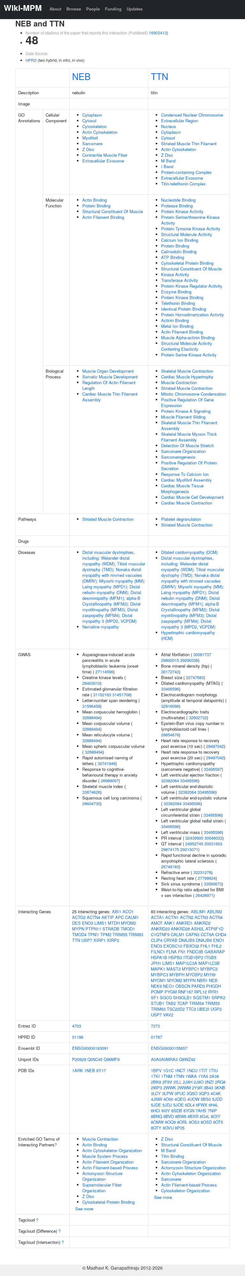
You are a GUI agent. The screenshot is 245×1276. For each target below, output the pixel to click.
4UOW (193, 1099)
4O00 (168, 1099)
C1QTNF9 (160, 934)
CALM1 (132, 917)
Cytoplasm (92, 115)
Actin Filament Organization (108, 1162)
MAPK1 (158, 969)
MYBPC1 (190, 969)
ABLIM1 (198, 911)
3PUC (179, 1093)
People (93, 9)
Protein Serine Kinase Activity (189, 355)
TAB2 (171, 1003)
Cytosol (89, 121)
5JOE (178, 1105)
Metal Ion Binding (177, 326)
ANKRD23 (160, 929)
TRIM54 (196, 1003)
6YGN (188, 1111)
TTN (159, 76)
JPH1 (156, 963)
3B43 (208, 1088)
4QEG (180, 1099)
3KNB (219, 1088)
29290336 (189, 660)
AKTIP (107, 917)
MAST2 (174, 969)
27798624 (207, 878)
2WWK (169, 1088)
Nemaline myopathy (100, 627)
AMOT (157, 923)
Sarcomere (92, 143)
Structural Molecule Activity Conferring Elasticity (186, 346)
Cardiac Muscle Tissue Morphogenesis (182, 488)
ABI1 (116, 911)
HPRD (31, 60)
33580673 (213, 884)
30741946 (106, 763)
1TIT (203, 1070)
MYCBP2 (194, 974)
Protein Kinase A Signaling (186, 411)
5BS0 (206, 1099)
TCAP (182, 1003)
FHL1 (205, 946)
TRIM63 (136, 934)
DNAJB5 (187, 940)
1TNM (166, 1076)
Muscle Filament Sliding (183, 417)
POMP (157, 992)
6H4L (213, 1105)
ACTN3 (201, 917)
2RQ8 (220, 1082)
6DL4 (190, 1105)
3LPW (167, 1093)
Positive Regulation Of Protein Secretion (189, 465)
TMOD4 (79, 934)
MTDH (114, 923)
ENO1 (218, 940)
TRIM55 (120, 934)
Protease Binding (177, 206)
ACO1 (128, 911)
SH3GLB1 (182, 997)
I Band (167, 166)
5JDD (217, 1099)
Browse (73, 9)
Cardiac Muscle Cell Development (192, 497)
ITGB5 (210, 957)
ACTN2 (186, 917)
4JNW (156, 1099)
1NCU (192, 1070)
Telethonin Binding (178, 303)
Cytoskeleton (94, 126)
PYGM (171, 992)
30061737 (202, 654)
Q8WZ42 (187, 1059)
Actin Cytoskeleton (99, 132)
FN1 (182, 952)
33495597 (213, 769)
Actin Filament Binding (103, 217)
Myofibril (90, 138)
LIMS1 (100, 923)
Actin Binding (94, 200)
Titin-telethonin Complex (183, 184)
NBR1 (202, 980)
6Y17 (101, 1070)
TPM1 (93, 934)
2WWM (184, 1088)
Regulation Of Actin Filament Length (109, 385)
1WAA (191, 1076)
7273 (155, 1026)
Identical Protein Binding (183, 309)
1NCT (180, 1070)
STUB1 (157, 1003)
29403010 (91, 683)
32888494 (91, 717)
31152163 (102, 695)
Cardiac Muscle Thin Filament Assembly (109, 397)
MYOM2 (128, 923)
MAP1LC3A (186, 963)
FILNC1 (158, 952)
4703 (76, 1026)
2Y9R (197, 1088)
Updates (135, 9)
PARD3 (198, 986)
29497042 (215, 746)
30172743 (170, 672)
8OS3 (194, 1122)
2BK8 (156, 1082)
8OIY (215, 1116)
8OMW (157, 1122)
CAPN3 (192, 934)
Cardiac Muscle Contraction (186, 503)
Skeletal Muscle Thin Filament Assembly (189, 425)
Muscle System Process (105, 1156)
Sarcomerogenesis (178, 457)
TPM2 (105, 934)
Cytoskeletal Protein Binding (187, 263)
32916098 (170, 706)
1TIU (213, 1070)
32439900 (194, 838)
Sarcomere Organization (183, 451)
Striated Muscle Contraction (186, 388)
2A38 (214, 1076)
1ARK (77, 1070)
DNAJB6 (204, 940)
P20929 (79, 1059)
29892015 (170, 660)
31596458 (91, 706)
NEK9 (156, 986)
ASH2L (197, 929)
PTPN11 (93, 929)
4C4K (216, 1093)
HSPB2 (175, 957)
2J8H (187, 1082)
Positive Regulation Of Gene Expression (187, 402)
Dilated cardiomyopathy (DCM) (189, 552)
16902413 (158, 32)
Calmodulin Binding (179, 251)
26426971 (204, 895)
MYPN (78, 929)
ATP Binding (172, 257)
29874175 (170, 849)
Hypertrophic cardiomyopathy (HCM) (188, 635)
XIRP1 (99, 940)
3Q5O (192, 1093)
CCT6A (207, 934)
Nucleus (168, 126)
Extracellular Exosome (103, 161)
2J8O (199, 1082)
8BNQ (156, 1116)
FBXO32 (191, 946)
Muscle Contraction (179, 382)
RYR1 (213, 992)
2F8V (167, 1082)
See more (84, 1209)
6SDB (176, 1111)
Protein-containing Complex (186, 172)
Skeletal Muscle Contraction (187, 371)
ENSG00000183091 (90, 1048)
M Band (168, 161)
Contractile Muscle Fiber (104, 155)
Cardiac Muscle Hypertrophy (187, 377)
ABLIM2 (214, 911)
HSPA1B (159, 957)
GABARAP (214, 952)
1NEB (89, 1070)
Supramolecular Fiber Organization (102, 1188)
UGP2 (216, 1009)
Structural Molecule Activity (186, 234)
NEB (81, 76)
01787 (156, 1037)
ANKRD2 (202, 923)
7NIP (212, 1111)
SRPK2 (218, 997)
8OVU (168, 1128)
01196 (77, 1037)
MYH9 (209, 974)
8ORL (182, 1122)
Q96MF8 (112, 1059)
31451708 (121, 695)
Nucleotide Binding (178, 200)
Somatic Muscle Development (110, 377)
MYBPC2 (209, 969)
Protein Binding (96, 206)
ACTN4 (93, 917)
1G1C (168, 1070)
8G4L (205, 1116)
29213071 (189, 849)
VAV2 (168, 1015)
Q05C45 (94, 1059)
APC (119, 917)
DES (76, 923)
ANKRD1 (184, 923)
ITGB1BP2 (193, 957)
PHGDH (213, 986)
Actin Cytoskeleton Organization (112, 1150)
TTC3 (191, 1009)
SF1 (155, 997)
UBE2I (203, 1009)
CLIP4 (156, 940)
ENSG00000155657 (169, 1048)
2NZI (209, 1082)
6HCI (155, 1111)
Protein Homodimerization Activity (192, 315)
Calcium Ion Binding (179, 240)
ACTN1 (172, 917)
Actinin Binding (175, 320)
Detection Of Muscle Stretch (187, 445)
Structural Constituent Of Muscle (112, 211)
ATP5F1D (214, 929)
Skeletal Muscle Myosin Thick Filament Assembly (189, 437)
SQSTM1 (201, 997)
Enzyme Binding (176, 292)
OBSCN (182, 986)
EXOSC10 (172, 946)
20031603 (213, 844)
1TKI (155, 1076)
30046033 (213, 838)
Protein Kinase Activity (182, 211)
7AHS (201, 1111)
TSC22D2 (176, 1009)
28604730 (91, 803)
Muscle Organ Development (108, 371)
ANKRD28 (180, 929)
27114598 (104, 672)
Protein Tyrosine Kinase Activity (190, 229)
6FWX (201, 1105)
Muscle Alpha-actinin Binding (188, 337)
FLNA (171, 952)
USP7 (86, 940)
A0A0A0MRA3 (164, 1059)
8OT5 (218, 1122)
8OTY (156, 1128)
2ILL (178, 1082)
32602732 (198, 717)
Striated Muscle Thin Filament (189, 143)
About (55, 9)
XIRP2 (113, 940)
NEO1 (168, 986)
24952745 (194, 844)
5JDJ (167, 1105)
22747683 (195, 677)
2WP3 (156, 1088)
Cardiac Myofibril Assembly (186, 480)
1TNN (179, 1076)
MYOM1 (158, 980)
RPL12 (200, 992)
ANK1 (169, 923)
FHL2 (216, 946)
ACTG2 (78, 917)
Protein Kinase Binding (182, 297)
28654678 (170, 735)
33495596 (170, 689)
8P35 (179, 1128)
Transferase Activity (179, 280)
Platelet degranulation (181, 519)
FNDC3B (195, 952)
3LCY (156, 1093)
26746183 (170, 867)
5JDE (156, 1105)
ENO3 (87, 923)
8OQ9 (170, 1122)
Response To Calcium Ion (185, 474)
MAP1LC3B (209, 963)
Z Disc (88, 149)
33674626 (91, 792)
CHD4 (220, 934)
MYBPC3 (159, 974)
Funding (113, 9)
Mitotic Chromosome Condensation (193, 394)
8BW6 (180, 1116)
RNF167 (185, 992)
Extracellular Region (179, 121)
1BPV (156, 1070)
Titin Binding (172, 1156)
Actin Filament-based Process (110, 1168)
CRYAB (170, 940)
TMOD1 (128, 929)
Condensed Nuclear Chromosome (192, 115)
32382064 (170, 781)
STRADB (110, 929)
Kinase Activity (175, 274)
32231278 (202, 872)
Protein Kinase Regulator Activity (191, 286)
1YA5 (203, 1076)
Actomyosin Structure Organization (102, 1176)
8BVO (168, 1116)
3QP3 (204, 1093)
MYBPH (176, 974)
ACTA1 (157, 917)
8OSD (206, 1122)
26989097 (110, 781)
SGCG (166, 997)
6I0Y (165, 1111)
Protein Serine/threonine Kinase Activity (190, 220)
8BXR (193, 1116)
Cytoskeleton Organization (185, 1190)
